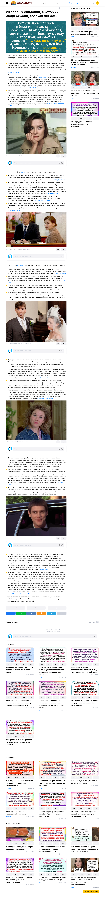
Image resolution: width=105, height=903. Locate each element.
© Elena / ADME (44, 569)
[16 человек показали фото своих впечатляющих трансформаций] (85, 19)
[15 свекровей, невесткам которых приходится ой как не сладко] (52, 865)
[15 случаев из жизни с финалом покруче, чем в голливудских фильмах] (20, 727)
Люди (72, 98)
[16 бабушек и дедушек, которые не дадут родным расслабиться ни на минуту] (85, 688)
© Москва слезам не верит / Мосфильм (15, 155)
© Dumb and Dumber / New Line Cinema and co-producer (19, 538)
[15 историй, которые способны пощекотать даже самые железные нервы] (20, 865)
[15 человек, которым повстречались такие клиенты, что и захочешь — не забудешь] (85, 655)
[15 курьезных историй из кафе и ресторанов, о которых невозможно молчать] (52, 834)
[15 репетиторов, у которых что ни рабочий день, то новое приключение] (52, 799)
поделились (20, 265)
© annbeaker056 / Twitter (42, 200)
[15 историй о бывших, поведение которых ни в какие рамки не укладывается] (20, 768)
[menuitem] (44, 3)
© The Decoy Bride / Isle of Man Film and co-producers (18, 343)
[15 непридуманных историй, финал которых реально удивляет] (85, 109)
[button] (15, 608)
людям (23, 172)
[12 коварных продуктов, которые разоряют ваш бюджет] (20, 834)
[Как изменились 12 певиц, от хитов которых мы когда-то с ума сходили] (85, 78)
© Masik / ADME (53, 193)
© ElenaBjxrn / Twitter (59, 273)
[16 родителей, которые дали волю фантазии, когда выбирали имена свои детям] (85, 48)
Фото (72, 36)
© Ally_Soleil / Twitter (60, 180)
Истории (8, 8)
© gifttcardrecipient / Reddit (45, 398)
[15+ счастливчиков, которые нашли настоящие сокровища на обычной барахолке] (85, 834)
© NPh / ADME (44, 378)
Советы (8, 674)
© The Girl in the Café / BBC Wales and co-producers (18, 249)
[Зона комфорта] (21, 3)
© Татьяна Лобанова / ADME (21, 594)
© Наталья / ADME (13, 72)
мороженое (42, 77)
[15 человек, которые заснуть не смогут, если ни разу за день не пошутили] (52, 768)
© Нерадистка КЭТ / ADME (28, 88)
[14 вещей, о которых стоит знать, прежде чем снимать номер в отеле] (20, 655)
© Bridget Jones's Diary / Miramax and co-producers (17, 441)
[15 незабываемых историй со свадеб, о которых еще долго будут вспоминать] (85, 799)
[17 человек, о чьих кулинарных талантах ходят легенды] (85, 768)
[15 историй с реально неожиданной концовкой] (20, 799)
